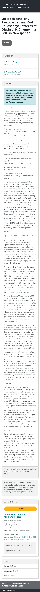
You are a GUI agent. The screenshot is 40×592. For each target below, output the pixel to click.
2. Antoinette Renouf (12, 72)
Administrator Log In (8, 590)
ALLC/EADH (15, 545)
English (15, 571)
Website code (7, 584)
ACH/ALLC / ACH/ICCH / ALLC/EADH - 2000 (15, 515)
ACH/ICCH (25, 545)
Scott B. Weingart (16, 490)
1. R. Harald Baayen (11, 62)
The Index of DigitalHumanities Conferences (15, 6)
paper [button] (6, 43)
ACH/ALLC (9, 548)
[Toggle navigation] (35, 6)
